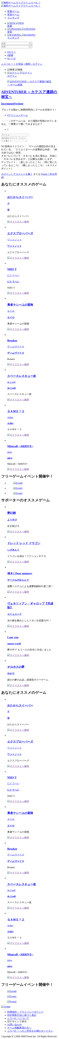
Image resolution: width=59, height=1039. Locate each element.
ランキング (13, 17)
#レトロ (11, 58)
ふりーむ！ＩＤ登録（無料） (17, 64)
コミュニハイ (14, 614)
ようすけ (12, 519)
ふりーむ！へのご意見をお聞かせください (30, 1031)
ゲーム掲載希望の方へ (19, 1027)
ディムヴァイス (15, 346)
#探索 (10, 55)
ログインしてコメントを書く (17, 174)
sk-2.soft (11, 382)
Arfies (10, 417)
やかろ (11, 673)
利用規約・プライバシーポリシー (25, 1012)
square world (14, 643)
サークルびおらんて (18, 580)
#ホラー (11, 52)
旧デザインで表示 (17, 1021)
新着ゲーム (13, 11)
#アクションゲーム (17, 115)
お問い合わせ (14, 1024)
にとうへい (13, 275)
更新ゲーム (13, 14)
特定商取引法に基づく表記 (21, 1015)
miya (9, 452)
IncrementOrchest (12, 103)
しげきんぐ (13, 550)
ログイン (37, 64)
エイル (11, 311)
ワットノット (14, 239)
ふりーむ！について (18, 1018)
